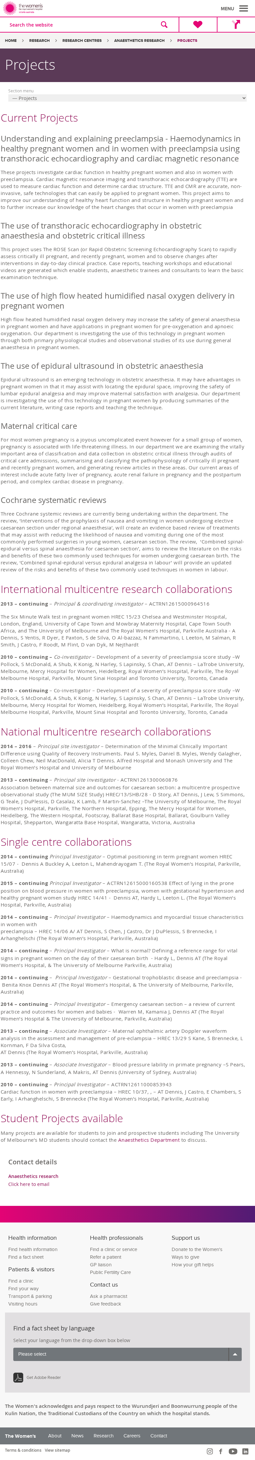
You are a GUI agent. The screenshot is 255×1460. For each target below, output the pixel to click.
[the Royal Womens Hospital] (66, 8)
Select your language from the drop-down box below (71, 1340)
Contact (158, 1435)
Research (39, 40)
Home (11, 40)
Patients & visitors (31, 1269)
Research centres (82, 40)
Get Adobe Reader (44, 1377)
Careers (132, 1435)
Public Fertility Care (110, 1272)
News (77, 1435)
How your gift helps (193, 1264)
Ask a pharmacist (108, 1296)
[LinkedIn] (246, 1451)
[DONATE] (198, 24)
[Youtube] (234, 1451)
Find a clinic (20, 1281)
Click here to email (28, 1184)
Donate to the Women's (197, 1249)
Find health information (32, 1249)
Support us (186, 1237)
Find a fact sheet (25, 1257)
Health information (32, 1237)
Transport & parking (30, 1296)
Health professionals (116, 1237)
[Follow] (210, 1451)
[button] (235, 9)
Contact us (104, 1284)
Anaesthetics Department (149, 1139)
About (54, 1435)
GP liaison (101, 1264)
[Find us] (236, 24)
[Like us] (221, 1451)
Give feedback (105, 1304)
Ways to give (185, 1257)
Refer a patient (105, 1257)
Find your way (23, 1288)
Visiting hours (23, 1304)
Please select (32, 1354)
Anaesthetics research (139, 40)
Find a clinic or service (113, 1249)
